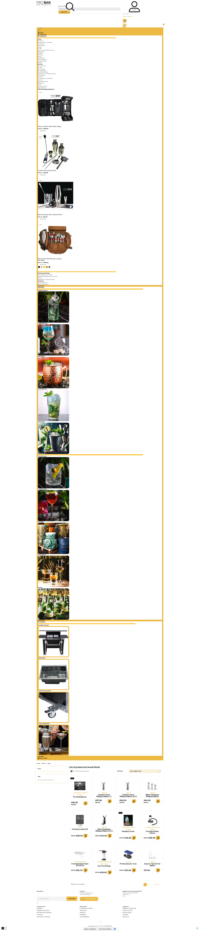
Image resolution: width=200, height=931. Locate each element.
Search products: (62, 6)
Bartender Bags (42, 70)
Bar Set (40, 48)
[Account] (125, 2)
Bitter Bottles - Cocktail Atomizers (47, 73)
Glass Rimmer (41, 45)
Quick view (43, 130)
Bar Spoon (40, 40)
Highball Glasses (43, 290)
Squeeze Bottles (42, 61)
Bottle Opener (41, 75)
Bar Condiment (42, 65)
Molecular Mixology (44, 273)
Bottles (40, 587)
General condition (129, 908)
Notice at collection (90, 929)
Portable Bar (41, 622)
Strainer (40, 62)
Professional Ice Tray (128, 864)
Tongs (39, 84)
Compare (83, 914)
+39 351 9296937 (90, 898)
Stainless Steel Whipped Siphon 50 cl (128, 795)
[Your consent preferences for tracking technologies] (197, 928)
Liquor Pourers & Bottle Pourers (46, 50)
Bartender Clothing (43, 72)
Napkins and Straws (43, 81)
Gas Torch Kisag (104, 866)
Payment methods (43, 910)
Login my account (86, 908)
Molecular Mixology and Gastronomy (47, 276)
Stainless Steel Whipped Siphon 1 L (104, 795)
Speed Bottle (41, 58)
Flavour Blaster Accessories (45, 274)
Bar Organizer (41, 69)
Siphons (40, 278)
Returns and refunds (44, 912)
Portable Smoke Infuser (152, 832)
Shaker (40, 56)
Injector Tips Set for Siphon (152, 864)
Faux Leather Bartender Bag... (50, 126)
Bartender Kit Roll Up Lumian (49, 259)
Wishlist (83, 912)
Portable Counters (43, 625)
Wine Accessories (42, 86)
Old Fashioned (42, 456)
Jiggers (40, 47)
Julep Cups (41, 421)
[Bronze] (49, 267)
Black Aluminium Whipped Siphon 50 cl (104, 830)
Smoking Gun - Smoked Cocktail (46, 279)
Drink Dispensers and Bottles (45, 78)
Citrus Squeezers (42, 59)
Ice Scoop (40, 55)
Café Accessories (42, 282)
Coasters (40, 76)
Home (39, 768)
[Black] (39, 267)
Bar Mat (40, 67)
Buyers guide (127, 912)
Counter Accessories (44, 690)
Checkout (83, 910)
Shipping (39, 908)
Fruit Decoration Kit (80, 829)
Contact (40, 914)
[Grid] (71, 771)
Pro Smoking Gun (80, 797)
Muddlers (40, 53)
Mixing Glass (41, 51)
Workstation (41, 658)
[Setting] (125, 21)
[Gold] (44, 267)
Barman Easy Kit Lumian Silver (50, 214)
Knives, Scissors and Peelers (45, 42)
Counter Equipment (44, 723)
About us (126, 916)
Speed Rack (41, 83)
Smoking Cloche (128, 831)
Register (129, 16)
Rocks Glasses (42, 389)
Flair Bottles (41, 44)
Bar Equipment (42, 36)
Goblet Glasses (42, 323)
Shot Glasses (42, 554)
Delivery (125, 914)
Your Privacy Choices (105, 929)
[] (86, 803)
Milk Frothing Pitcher (43, 284)
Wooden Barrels (42, 87)
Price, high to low (145, 771)
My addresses (84, 916)
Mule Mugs (41, 356)
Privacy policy (128, 910)
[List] (74, 771)
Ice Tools (40, 80)
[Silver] (41, 267)
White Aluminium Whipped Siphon (152, 795)
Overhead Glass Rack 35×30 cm (79, 864)
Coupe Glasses (42, 489)
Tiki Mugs (41, 522)
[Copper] (47, 267)
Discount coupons (43, 916)
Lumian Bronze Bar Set (47, 170)
